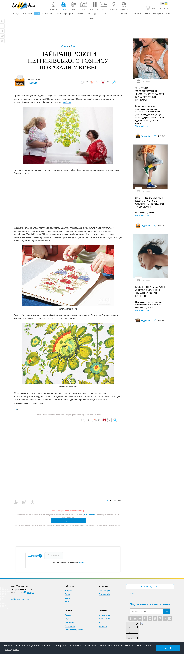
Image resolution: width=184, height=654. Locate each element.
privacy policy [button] (12, 649)
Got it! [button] (168, 648)
